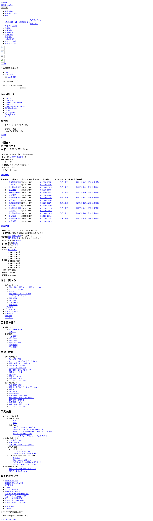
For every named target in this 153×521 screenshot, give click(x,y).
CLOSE (3, 64)
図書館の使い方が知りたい (19, 365)
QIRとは (16, 458)
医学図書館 (13, 340)
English (9, 5)
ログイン (4, 7)
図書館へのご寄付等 (12, 492)
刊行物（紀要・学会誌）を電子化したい (28, 462)
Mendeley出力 (12, 77)
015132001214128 (46, 221)
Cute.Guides (9, 318)
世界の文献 (9, 100)
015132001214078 (46, 195)
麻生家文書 (9, 32)
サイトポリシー (11, 13)
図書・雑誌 (34, 24)
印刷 (6, 72)
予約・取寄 (64, 182)
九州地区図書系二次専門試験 (16, 502)
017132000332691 (46, 182)
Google (7, 110)
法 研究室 (12, 184)
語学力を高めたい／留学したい (20, 363)
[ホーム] (4, 3)
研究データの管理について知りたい (22, 469)
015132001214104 (46, 211)
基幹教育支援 (14, 393)
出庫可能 (79, 182)
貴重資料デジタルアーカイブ (20, 294)
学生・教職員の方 (15, 329)
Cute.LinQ (8, 98)
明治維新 (17, 240)
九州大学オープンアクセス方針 (25, 453)
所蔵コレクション (11, 43)
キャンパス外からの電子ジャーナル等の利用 (30, 436)
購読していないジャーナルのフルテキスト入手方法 (32, 431)
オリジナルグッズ (11, 489)
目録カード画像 (11, 41)
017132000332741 (46, 208)
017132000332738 (46, 203)
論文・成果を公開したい (22, 460)
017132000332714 (46, 192)
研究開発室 (9, 485)
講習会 (11, 389)
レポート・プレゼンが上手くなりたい (23, 361)
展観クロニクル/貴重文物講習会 (17, 494)
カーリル (8, 116)
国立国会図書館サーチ (13, 108)
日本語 (3, 5)
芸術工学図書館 (15, 343)
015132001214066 (46, 190)
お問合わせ (9, 11)
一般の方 (12, 332)
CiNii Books (9, 104)
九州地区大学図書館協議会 (15, 500)
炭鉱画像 (8, 37)
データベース (10, 309)
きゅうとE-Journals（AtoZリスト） (26, 427)
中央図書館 (13, 336)
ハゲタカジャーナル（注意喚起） (21, 445)
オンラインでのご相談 (17, 380)
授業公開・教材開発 (16, 400)
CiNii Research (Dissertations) (15, 106)
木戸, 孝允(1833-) (14, 236)
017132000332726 (46, 198)
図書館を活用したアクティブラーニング (24, 387)
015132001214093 (46, 205)
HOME (7, 22)
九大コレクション (36, 20)
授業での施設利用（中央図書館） (21, 398)
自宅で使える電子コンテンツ (20, 370)
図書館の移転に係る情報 (14, 483)
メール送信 (9, 75)
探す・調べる (15, 22)
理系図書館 (13, 338)
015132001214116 (46, 216)
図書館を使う (25, 22)
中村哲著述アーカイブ (17, 296)
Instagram (8, 508)
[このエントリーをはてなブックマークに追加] (3, 58)
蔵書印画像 (9, 35)
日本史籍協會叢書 (16, 157)
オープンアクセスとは (21, 451)
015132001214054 (46, 185)
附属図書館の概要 (11, 481)
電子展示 (8, 316)
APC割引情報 (14, 442)
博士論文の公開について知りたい (25, 464)
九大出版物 (9, 313)
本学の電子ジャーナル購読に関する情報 (28, 429)
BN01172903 (12, 250)
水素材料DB (9, 39)
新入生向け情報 (15, 359)
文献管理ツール (15, 440)
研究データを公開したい (18, 471)
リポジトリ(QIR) (11, 26)
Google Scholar (10, 112)
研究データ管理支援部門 (14, 498)
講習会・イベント (15, 372)
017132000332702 (46, 187)
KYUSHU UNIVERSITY (10, 519)
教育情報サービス (15, 378)
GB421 (15, 245)
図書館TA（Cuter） (16, 376)
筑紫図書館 (13, 345)
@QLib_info (9, 506)
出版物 (7, 487)
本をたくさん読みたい (17, 368)
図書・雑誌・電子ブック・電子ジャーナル (25, 287)
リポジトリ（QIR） (16, 289)
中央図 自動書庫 (15, 182)
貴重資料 (8, 30)
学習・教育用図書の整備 (18, 395)
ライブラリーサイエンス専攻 (16, 496)
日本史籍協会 (13, 238)
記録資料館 (13, 347)
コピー (23, 88)
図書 (15, 420)
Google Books (10, 114)
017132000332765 (46, 219)
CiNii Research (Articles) (13, 102)
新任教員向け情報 (15, 385)
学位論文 (8, 28)
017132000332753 (46, 213)
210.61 (15, 243)
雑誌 (15, 423)
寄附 (6, 15)
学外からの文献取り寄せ (22, 434)
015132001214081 (46, 200)
